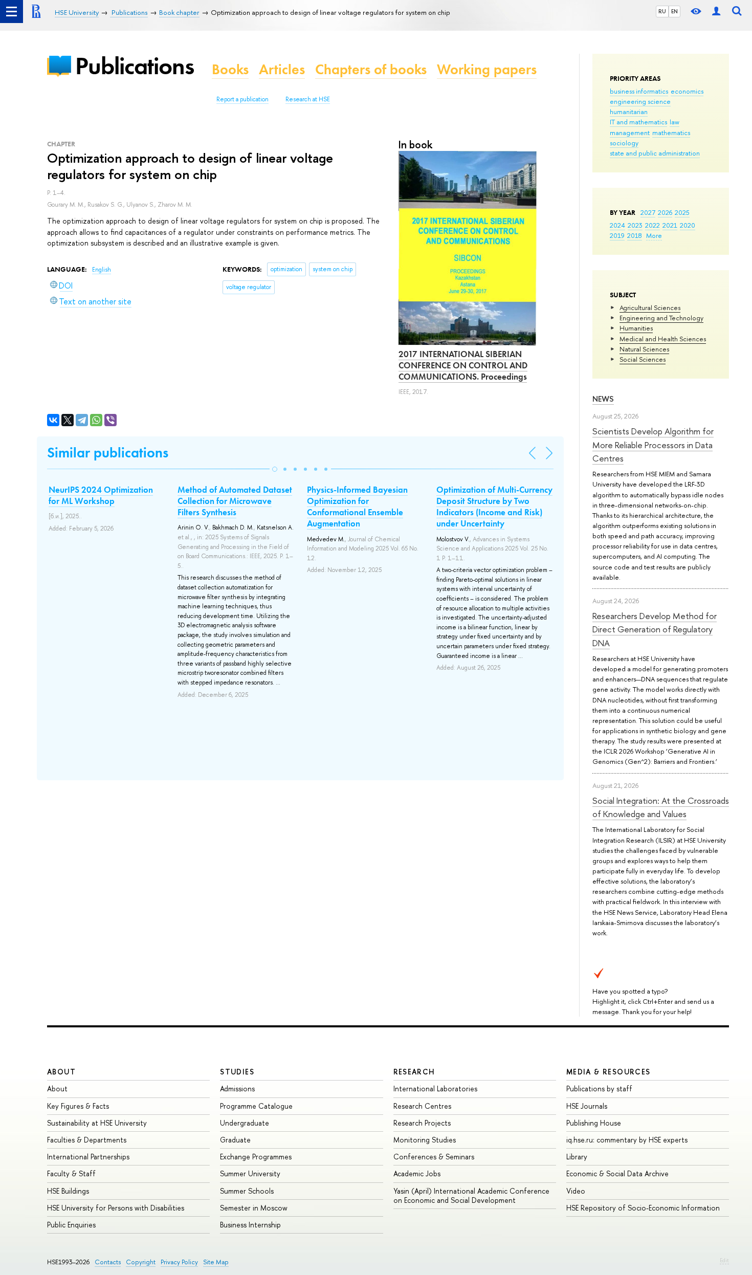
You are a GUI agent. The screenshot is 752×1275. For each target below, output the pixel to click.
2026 (665, 212)
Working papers (487, 69)
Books (230, 69)
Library (576, 1156)
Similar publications (107, 452)
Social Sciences (643, 359)
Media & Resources (608, 1071)
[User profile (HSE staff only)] (716, 11)
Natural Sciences (644, 349)
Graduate (235, 1140)
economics (687, 91)
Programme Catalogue (256, 1106)
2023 (635, 225)
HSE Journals (586, 1106)
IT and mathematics (638, 121)
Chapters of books (371, 69)
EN (674, 11)
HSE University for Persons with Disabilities (115, 1208)
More (654, 235)
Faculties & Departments (86, 1140)
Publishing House (593, 1123)
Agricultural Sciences (650, 307)
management (630, 132)
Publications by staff (599, 1088)
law (674, 121)
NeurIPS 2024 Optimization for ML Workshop (101, 495)
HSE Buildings (68, 1191)
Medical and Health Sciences (663, 338)
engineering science (640, 101)
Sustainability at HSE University (97, 1123)
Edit (724, 1260)
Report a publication (242, 99)
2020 (687, 225)
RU (662, 11)
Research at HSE (307, 99)
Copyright (141, 1262)
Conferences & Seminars (433, 1156)
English (101, 270)
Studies (237, 1071)
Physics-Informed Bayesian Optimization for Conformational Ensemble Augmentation (357, 506)
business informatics (639, 91)
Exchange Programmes (256, 1156)
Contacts (108, 1262)
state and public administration (655, 153)
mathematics (671, 132)
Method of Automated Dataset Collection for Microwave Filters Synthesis (235, 501)
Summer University (250, 1173)
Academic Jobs (416, 1173)
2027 (647, 212)
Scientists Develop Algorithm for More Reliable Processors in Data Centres (653, 444)
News (603, 398)
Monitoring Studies (424, 1140)
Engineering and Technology (661, 317)
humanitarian (629, 111)
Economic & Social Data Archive (617, 1173)
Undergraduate (244, 1123)
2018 (634, 235)
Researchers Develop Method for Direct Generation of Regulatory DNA (654, 629)
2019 (617, 235)
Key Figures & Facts (78, 1106)
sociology (624, 142)
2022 (652, 225)
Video (575, 1191)
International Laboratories (435, 1088)
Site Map (216, 1262)
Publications (134, 65)
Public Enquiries (71, 1224)
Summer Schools (247, 1191)
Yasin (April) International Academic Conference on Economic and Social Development (471, 1195)
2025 (682, 212)
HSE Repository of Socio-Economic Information (643, 1208)
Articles (282, 69)
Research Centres (422, 1106)
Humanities (636, 328)
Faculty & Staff (71, 1173)
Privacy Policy (179, 1262)
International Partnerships (88, 1156)
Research (414, 1071)
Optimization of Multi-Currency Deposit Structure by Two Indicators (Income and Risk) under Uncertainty (494, 506)
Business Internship (250, 1224)
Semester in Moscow (253, 1208)
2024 (617, 225)
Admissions (237, 1088)
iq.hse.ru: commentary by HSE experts (627, 1140)
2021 (669, 225)
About (61, 1071)
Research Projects (422, 1123)
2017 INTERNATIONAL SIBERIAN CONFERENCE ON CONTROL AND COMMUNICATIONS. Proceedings (463, 365)
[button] (275, 469)
